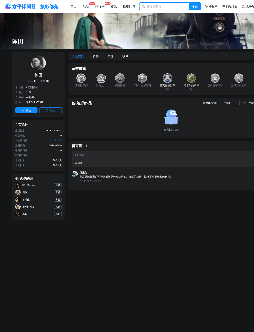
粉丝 (44, 81)
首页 (73, 6)
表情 (80, 163)
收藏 (125, 56)
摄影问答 (129, 6)
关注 (32, 81)
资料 (96, 56)
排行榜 (100, 6)
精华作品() (212, 103)
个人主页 (78, 56)
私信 (52, 110)
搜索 (194, 6)
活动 (86, 6)
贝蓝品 (83, 172)
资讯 (114, 6)
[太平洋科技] (20, 6)
